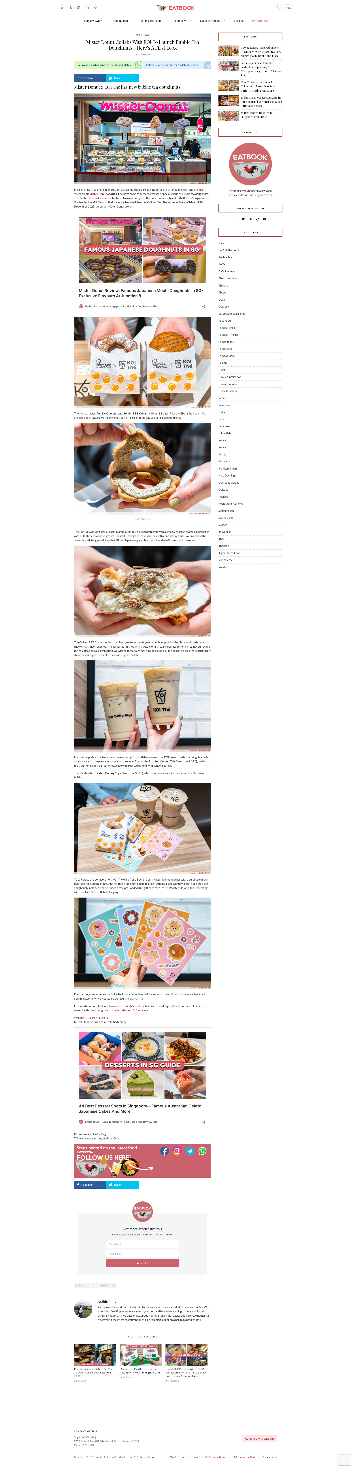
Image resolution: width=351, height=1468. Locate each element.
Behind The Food (151, 21)
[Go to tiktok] (95, 7)
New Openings (227, 475)
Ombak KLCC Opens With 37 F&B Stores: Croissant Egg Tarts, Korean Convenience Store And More (186, 1372)
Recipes (239, 21)
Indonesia (224, 405)
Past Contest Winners (216, 1456)
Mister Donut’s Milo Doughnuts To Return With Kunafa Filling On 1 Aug (140, 1370)
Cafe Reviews (226, 271)
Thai (221, 538)
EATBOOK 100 (260, 21)
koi (94, 1285)
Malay (222, 454)
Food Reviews (91, 21)
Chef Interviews (228, 278)
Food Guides (120, 21)
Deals (222, 299)
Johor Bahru (225, 433)
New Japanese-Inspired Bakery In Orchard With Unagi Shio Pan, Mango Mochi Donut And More (261, 52)
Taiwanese (224, 531)
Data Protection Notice (245, 1456)
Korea (222, 440)
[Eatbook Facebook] (165, 1151)
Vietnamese (225, 559)
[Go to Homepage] (175, 8)
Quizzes (223, 489)
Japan (221, 419)
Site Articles (225, 517)
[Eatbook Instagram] (177, 1151)
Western (223, 567)
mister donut (108, 1285)
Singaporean (226, 510)
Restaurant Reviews (230, 503)
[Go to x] (61, 7)
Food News (180, 21)
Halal (221, 370)
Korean (222, 447)
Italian (222, 412)
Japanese (224, 426)
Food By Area (226, 327)
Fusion (222, 362)
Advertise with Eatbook (260, 1438)
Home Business (227, 391)
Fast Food (224, 320)
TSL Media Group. (145, 1456)
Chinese (223, 285)
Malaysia (224, 461)
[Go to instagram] (78, 7)
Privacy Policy (269, 1456)
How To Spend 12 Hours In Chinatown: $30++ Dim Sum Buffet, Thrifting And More (258, 86)
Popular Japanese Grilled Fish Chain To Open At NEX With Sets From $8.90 (94, 1372)
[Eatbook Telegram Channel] (190, 1151)
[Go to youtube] (87, 7)
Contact (195, 1456)
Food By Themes (228, 334)
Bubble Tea (225, 257)
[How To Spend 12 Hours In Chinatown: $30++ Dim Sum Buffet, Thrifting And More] (228, 86)
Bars (221, 243)
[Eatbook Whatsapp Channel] (202, 1151)
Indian (222, 398)
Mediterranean (227, 468)
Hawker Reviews (228, 384)
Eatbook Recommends (231, 313)
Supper (222, 524)
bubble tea (82, 1285)
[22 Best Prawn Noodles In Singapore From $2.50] (228, 116)
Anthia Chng (107, 1302)
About (172, 1456)
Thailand (223, 545)
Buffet (222, 264)
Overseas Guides (210, 21)
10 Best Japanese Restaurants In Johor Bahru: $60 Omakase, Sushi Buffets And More (261, 102)
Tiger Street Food (229, 553)
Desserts (224, 306)
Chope (222, 292)
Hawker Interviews (229, 376)
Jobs (183, 1456)
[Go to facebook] (70, 7)
